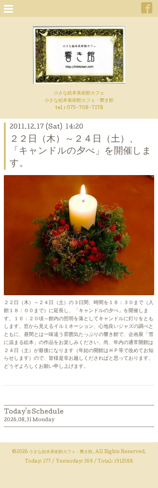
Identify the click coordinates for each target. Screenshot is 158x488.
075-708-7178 (85, 108)
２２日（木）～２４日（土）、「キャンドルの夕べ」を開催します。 (80, 151)
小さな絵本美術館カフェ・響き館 (60, 452)
